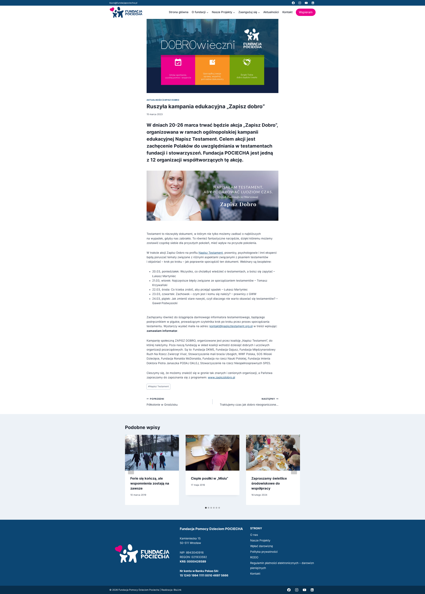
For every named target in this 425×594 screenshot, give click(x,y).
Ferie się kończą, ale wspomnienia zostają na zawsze (149, 483)
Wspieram (306, 12)
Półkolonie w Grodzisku (162, 401)
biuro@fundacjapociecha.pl (123, 2)
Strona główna (178, 12)
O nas (254, 534)
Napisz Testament (211, 252)
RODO (254, 557)
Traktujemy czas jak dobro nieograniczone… (249, 401)
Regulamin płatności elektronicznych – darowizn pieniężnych (282, 565)
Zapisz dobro (171, 100)
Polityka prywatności (264, 551)
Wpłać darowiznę (261, 546)
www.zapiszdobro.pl (221, 377)
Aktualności (271, 12)
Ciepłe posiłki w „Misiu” (209, 478)
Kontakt (287, 12)
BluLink (177, 589)
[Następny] (294, 469)
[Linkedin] (313, 3)
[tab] (206, 508)
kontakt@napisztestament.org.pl (231, 326)
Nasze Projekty (260, 540)
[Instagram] (300, 3)
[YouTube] (306, 3)
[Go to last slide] (131, 469)
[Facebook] (293, 3)
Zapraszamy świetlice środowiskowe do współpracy (269, 483)
